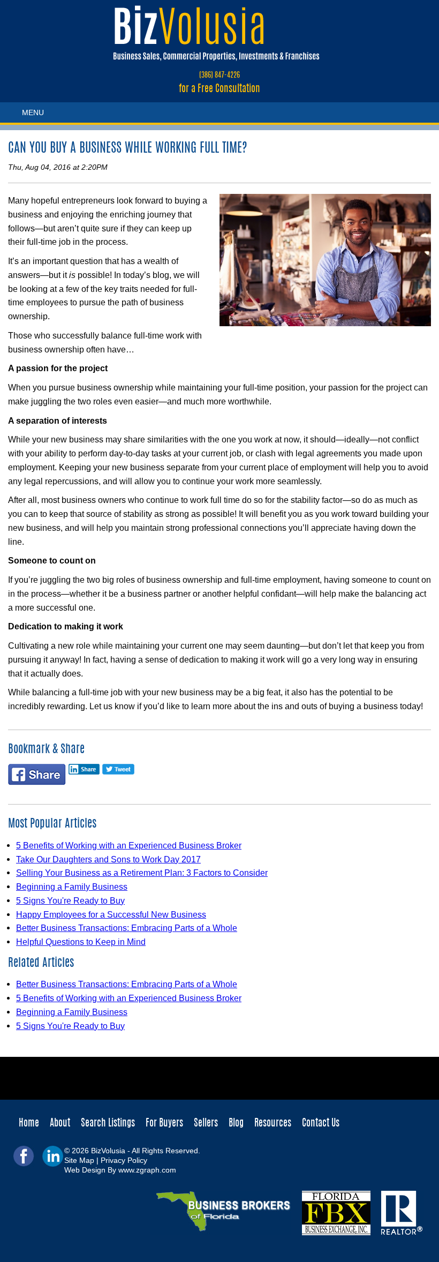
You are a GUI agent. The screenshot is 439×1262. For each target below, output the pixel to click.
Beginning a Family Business (71, 886)
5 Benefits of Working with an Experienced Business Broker (128, 845)
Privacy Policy (124, 1160)
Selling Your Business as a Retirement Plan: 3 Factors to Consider (142, 872)
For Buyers (164, 1124)
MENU (33, 112)
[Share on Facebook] (37, 777)
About (60, 1124)
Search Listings (108, 1124)
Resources (272, 1124)
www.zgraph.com (147, 1170)
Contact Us (320, 1124)
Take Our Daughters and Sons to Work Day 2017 (108, 859)
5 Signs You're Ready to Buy (70, 900)
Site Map (79, 1160)
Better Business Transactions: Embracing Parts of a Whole (126, 928)
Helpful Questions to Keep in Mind (81, 941)
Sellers (206, 1124)
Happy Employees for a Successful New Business (111, 914)
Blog (236, 1124)
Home (29, 1124)
